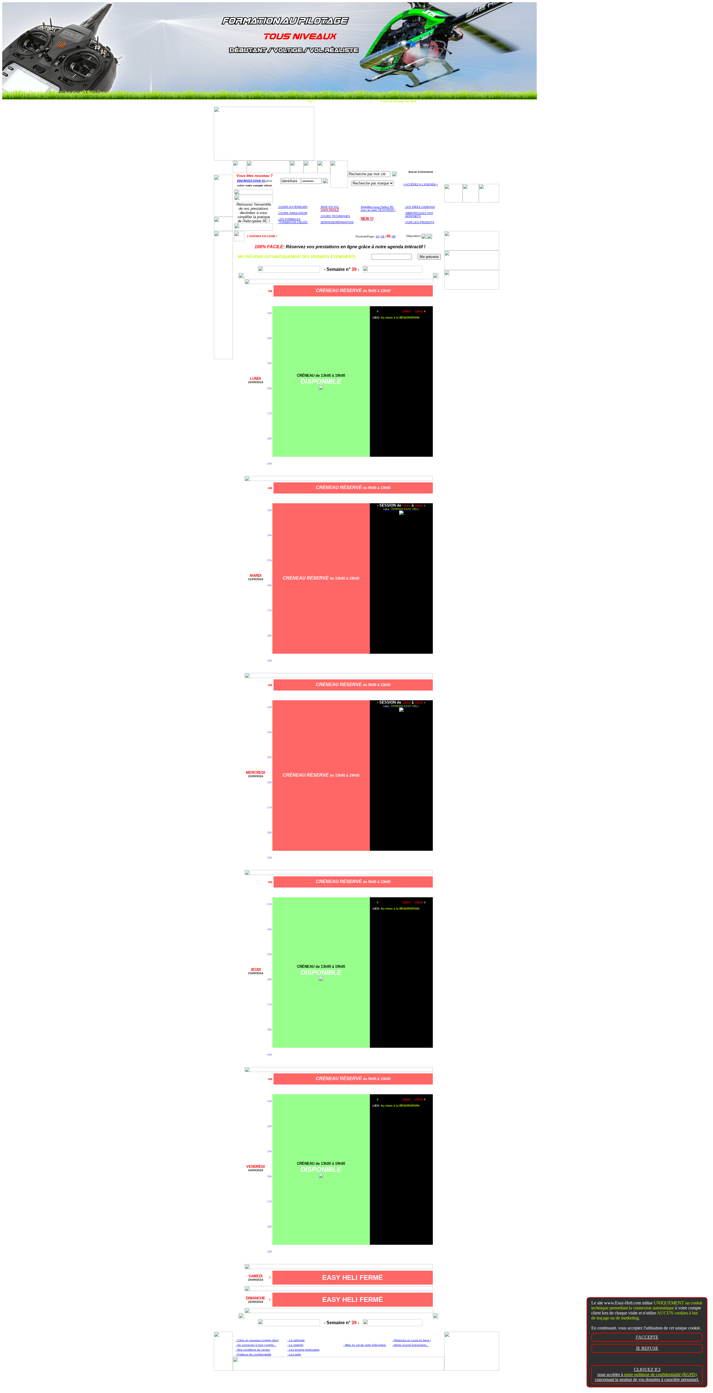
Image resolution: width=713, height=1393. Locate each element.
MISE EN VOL (329, 208)
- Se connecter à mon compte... (256, 1344)
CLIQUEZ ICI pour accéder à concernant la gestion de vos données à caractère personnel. (647, 1374)
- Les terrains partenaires (303, 1349)
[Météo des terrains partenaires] (324, 171)
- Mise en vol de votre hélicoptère (364, 1344)
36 (382, 236)
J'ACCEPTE (647, 1337)
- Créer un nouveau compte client (257, 1340)
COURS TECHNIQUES (335, 216)
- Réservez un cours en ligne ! (411, 1340)
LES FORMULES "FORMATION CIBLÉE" (293, 221)
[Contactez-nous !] (297, 171)
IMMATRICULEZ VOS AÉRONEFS (419, 214)
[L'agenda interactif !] (311, 171)
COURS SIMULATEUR (292, 213)
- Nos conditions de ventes (253, 1349)
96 (393, 236)
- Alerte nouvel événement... (410, 1344)
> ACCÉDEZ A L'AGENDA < (420, 184)
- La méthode (296, 1340)
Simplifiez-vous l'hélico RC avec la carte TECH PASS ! (378, 208)
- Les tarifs (294, 1354)
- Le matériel (295, 1344)
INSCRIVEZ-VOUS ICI (251, 180)
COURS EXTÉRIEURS (292, 206)
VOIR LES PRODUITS (419, 222)
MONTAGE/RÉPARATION (336, 222)
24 (377, 236)
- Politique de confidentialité (253, 1354)
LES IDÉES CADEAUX (420, 206)
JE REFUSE (647, 1348)
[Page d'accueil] (239, 239)
